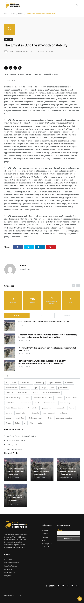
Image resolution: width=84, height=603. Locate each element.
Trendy (67, 316)
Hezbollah (9, 393)
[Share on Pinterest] (20, 68)
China (14, 383)
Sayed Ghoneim (25, 325)
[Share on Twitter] (10, 68)
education (24, 388)
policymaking (65, 403)
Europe (43, 388)
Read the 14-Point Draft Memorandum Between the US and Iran (43, 322)
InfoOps (35, 393)
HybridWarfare (23, 393)
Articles (8, 39)
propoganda (60, 408)
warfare (40, 423)
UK (25, 423)
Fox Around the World (11, 562)
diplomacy (69, 383)
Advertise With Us (10, 565)
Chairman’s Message (45, 535)
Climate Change (25, 383)
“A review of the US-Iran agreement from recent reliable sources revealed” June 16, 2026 (68, 474)
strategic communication (15, 418)
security (9, 413)
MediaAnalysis (71, 398)
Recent (17, 316)
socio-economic (49, 413)
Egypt (35, 388)
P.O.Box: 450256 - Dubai (16, 440)
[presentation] (73, 285)
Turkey (17, 423)
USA (31, 423)
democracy (40, 383)
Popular (42, 316)
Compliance (8, 575)
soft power (63, 413)
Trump (8, 423)
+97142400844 (12, 444)
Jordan (59, 398)
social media (34, 413)
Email (60, 530)
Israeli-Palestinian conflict (42, 398)
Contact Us (8, 559)
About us (45, 530)
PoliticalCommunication (14, 408)
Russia (71, 408)
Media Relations (10, 572)
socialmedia (20, 413)
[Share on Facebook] (6, 68)
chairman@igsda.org (14, 449)
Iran (27, 398)
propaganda (46, 408)
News (44, 540)
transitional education (64, 418)
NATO (37, 403)
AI (6, 383)
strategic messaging (35, 418)
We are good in (47, 543)
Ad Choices (8, 569)
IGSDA (23, 265)
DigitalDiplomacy (54, 383)
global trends (63, 388)
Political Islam (33, 408)
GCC (52, 388)
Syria (50, 418)
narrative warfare (25, 403)
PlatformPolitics (50, 403)
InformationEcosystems (51, 393)
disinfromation (11, 388)
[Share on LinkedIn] (15, 68)
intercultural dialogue (13, 398)
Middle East (10, 403)
